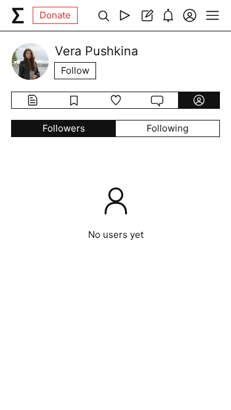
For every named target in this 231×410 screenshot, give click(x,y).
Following (167, 128)
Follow (75, 70)
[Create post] (146, 15)
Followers (64, 128)
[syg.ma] (18, 15)
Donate (55, 15)
